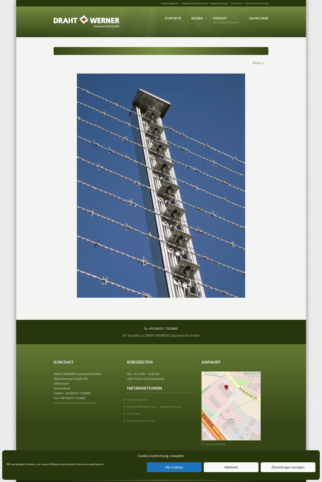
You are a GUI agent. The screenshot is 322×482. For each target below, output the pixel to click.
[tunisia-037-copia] (161, 186)
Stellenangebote (170, 3)
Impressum (236, 3)
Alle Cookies (174, 467)
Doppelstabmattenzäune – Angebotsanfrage (205, 3)
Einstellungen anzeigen (288, 467)
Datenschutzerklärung (256, 3)
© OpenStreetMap (214, 444)
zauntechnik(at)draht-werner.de (74, 403)
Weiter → (258, 62)
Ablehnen (231, 467)
